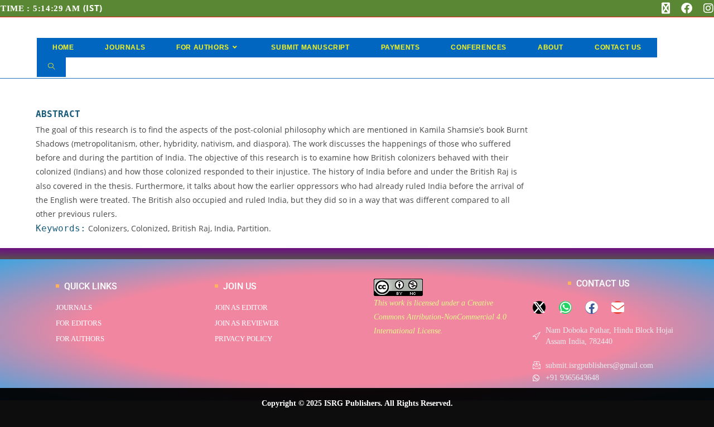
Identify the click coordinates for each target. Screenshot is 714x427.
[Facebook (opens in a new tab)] (687, 8)
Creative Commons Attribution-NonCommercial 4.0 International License (440, 317)
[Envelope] (617, 307)
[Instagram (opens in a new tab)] (705, 8)
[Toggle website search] (51, 67)
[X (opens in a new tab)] (666, 8)
